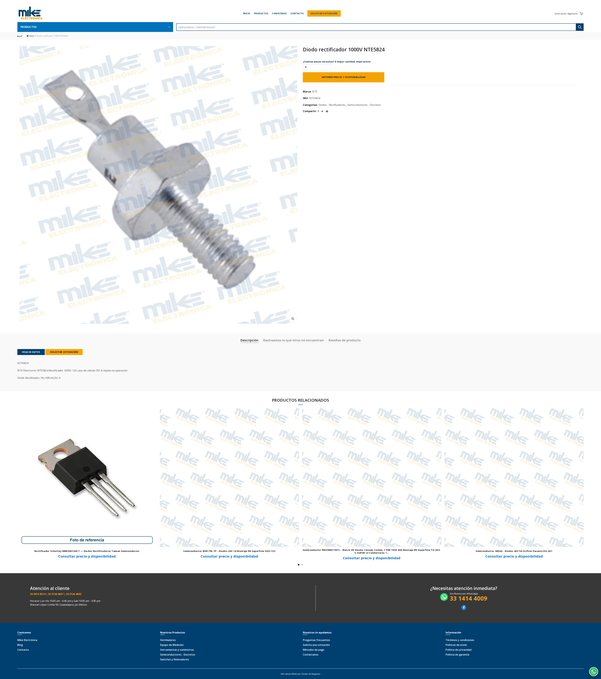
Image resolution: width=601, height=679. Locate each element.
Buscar (580, 27)
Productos (261, 13)
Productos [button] (29, 27)
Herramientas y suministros (177, 649)
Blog (20, 645)
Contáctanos (310, 654)
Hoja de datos (31, 351)
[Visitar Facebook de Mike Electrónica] (463, 609)
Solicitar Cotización (324, 13)
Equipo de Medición (172, 645)
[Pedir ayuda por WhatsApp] (593, 671)
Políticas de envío (456, 645)
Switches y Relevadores (174, 659)
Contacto (297, 13)
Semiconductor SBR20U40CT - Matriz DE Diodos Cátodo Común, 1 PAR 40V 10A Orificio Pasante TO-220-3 (229, 551)
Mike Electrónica (27, 640)
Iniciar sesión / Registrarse (566, 13)
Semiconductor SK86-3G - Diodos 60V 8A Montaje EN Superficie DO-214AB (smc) (371, 551)
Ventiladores (168, 640)
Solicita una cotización (316, 645)
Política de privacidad (458, 649)
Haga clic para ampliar (293, 319)
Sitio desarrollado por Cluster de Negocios (300, 673)
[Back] (20, 36)
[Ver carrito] (581, 13)
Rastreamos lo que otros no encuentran (293, 340)
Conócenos (279, 13)
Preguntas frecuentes (316, 640)
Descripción (249, 340)
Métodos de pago (313, 649)
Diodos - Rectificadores (331, 105)
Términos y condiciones (460, 640)
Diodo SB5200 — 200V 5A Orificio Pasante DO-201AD (87, 551)
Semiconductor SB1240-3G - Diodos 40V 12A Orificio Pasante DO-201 (514, 551)
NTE (314, 91)
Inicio (246, 13)
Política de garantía (457, 654)
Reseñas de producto (345, 340)
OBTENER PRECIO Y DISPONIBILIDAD (343, 77)
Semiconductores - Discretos (364, 105)
